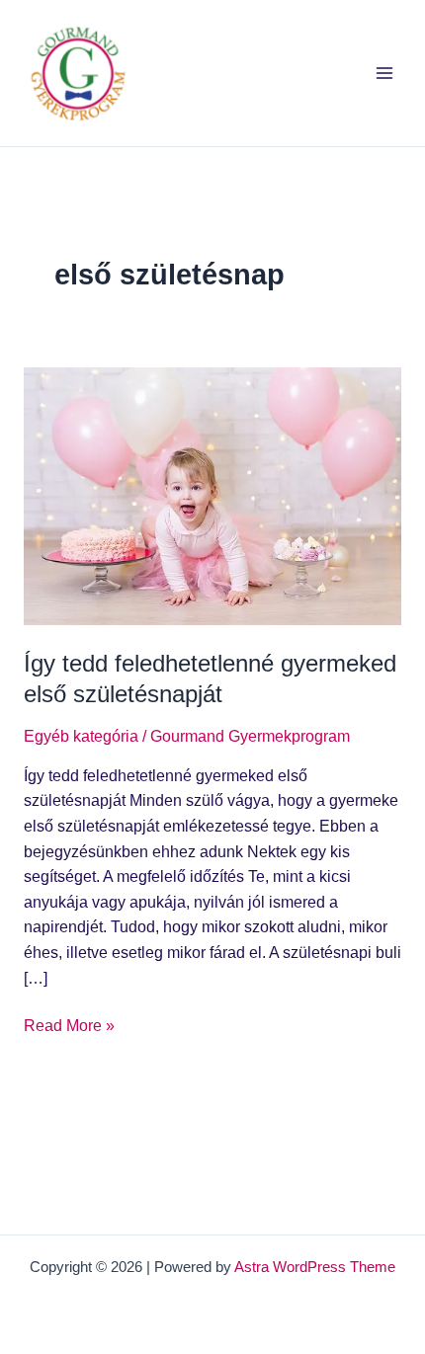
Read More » (69, 1023)
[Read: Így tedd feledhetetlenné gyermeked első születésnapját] (212, 495)
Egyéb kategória (81, 736)
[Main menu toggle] (384, 73)
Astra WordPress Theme (314, 1267)
